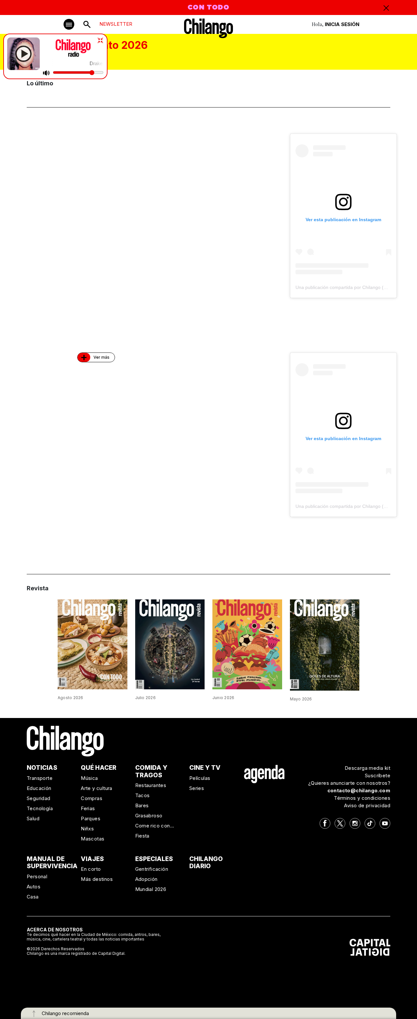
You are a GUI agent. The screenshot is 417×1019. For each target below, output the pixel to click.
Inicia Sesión (342, 24)
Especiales (154, 859)
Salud (33, 818)
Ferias (88, 808)
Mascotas (92, 839)
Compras (91, 798)
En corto (91, 869)
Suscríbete (377, 775)
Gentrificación (151, 869)
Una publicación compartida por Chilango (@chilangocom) (355, 287)
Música (89, 778)
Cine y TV (205, 767)
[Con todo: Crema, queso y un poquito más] (92, 644)
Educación (39, 788)
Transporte (39, 778)
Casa (33, 897)
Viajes (92, 859)
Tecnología (40, 808)
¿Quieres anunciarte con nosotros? (349, 783)
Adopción (146, 879)
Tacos (142, 795)
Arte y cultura (96, 788)
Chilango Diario (206, 862)
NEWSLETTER (115, 24)
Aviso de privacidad (367, 805)
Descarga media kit (367, 768)
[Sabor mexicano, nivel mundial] (247, 644)
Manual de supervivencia (52, 862)
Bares (142, 805)
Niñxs (87, 828)
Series (196, 788)
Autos (33, 886)
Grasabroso (149, 815)
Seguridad (38, 798)
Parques (90, 818)
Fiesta (142, 836)
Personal (37, 876)
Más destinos (97, 879)
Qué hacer (98, 767)
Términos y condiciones (362, 798)
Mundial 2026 (150, 889)
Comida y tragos (151, 771)
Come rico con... (154, 826)
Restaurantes (150, 785)
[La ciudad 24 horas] (170, 644)
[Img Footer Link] (264, 774)
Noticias (42, 767)
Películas (199, 778)
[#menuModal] (69, 24)
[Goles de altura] (325, 645)
